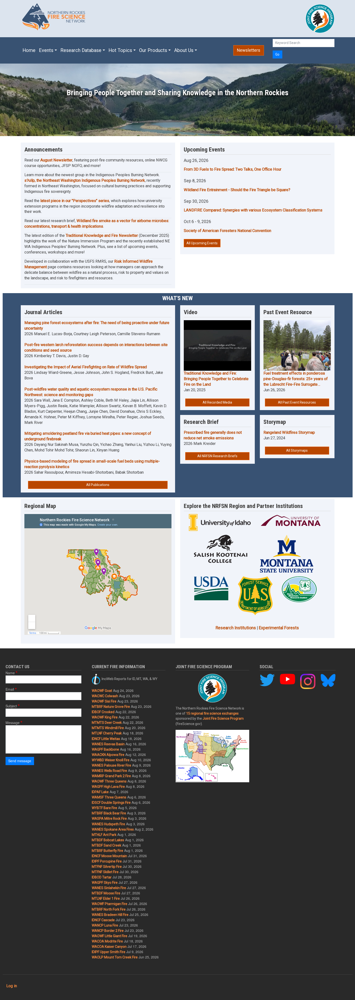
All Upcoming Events (202, 243)
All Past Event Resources (297, 402)
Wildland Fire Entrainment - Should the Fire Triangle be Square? (237, 190)
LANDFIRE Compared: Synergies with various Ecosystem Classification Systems (253, 210)
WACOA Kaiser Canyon (109, 947)
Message (13, 722)
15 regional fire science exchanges (212, 713)
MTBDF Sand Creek (106, 845)
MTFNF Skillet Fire (105, 872)
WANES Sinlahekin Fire (109, 888)
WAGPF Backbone (105, 749)
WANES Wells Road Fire (109, 771)
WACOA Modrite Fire (107, 941)
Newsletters (248, 50)
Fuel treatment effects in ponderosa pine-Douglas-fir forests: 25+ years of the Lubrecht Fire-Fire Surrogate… (295, 379)
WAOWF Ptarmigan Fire (109, 904)
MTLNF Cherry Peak (107, 733)
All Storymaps (297, 450)
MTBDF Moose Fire (106, 893)
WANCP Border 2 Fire (108, 931)
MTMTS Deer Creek (107, 723)
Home (29, 50)
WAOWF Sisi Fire (104, 701)
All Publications (97, 485)
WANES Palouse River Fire (111, 765)
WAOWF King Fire (105, 717)
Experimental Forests (279, 627)
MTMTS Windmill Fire (108, 728)
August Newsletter (56, 160)
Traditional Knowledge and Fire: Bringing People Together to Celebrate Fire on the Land (216, 379)
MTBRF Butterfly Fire (107, 851)
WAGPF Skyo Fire (105, 882)
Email (10, 689)
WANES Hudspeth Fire (108, 824)
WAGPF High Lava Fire (108, 787)
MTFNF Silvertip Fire (107, 867)
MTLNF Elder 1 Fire (106, 898)
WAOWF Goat (102, 691)
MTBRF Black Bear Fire (109, 813)
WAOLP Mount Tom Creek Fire (115, 957)
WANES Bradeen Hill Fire (110, 915)
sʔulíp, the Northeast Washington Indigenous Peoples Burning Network (84, 180)
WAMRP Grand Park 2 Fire (111, 776)
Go (277, 54)
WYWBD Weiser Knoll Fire (110, 760)
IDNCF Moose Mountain (109, 856)
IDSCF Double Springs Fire (111, 802)
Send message (19, 760)
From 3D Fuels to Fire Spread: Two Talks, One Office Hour (232, 169)
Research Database (80, 50)
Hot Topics (120, 50)
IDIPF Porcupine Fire (107, 861)
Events (46, 50)
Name (10, 672)
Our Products (153, 50)
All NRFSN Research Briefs (217, 456)
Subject (11, 705)
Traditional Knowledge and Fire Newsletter (102, 235)
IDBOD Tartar (102, 877)
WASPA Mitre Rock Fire (109, 818)
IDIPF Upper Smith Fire (108, 952)
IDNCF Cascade (103, 920)
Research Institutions (236, 627)
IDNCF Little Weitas (106, 739)
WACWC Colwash (105, 696)
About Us (183, 50)
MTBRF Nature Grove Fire (111, 707)
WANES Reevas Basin (108, 744)
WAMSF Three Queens (109, 797)
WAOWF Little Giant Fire (109, 936)
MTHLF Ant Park (104, 835)
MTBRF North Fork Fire (109, 909)
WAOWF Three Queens (109, 781)
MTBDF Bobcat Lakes (108, 840)
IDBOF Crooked (103, 712)
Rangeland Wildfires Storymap (289, 432)
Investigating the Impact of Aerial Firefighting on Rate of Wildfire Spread (85, 367)
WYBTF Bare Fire (104, 808)
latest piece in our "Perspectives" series (74, 200)
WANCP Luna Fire (105, 925)
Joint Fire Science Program (223, 718)
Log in (11, 986)
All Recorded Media (217, 402)
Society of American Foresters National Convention (227, 230)
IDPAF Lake (100, 792)
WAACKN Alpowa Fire (108, 755)
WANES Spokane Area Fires (113, 829)
